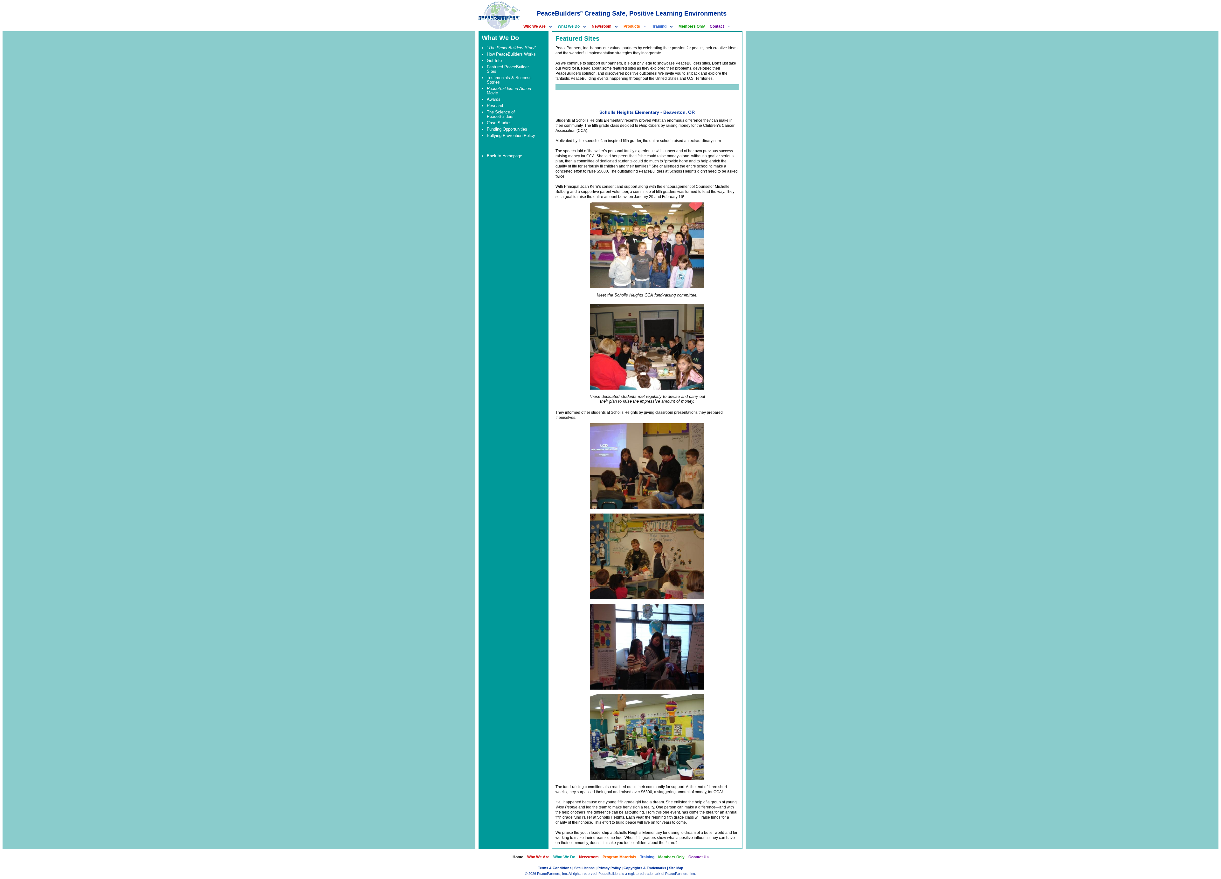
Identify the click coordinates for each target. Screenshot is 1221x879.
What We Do (569, 26)
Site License (584, 868)
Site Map (676, 868)
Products (632, 26)
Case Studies (499, 122)
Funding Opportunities (507, 129)
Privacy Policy (609, 868)
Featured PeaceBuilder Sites (508, 69)
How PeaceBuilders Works (511, 54)
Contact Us (698, 857)
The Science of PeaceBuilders (501, 114)
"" (511, 47)
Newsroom (601, 26)
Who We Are (534, 26)
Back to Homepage (504, 155)
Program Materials (619, 857)
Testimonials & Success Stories (509, 80)
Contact (717, 26)
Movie (509, 90)
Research (495, 105)
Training (659, 26)
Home (518, 857)
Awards (493, 99)
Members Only (692, 26)
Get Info (494, 60)
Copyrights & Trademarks (645, 868)
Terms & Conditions (554, 868)
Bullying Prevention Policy (511, 135)
